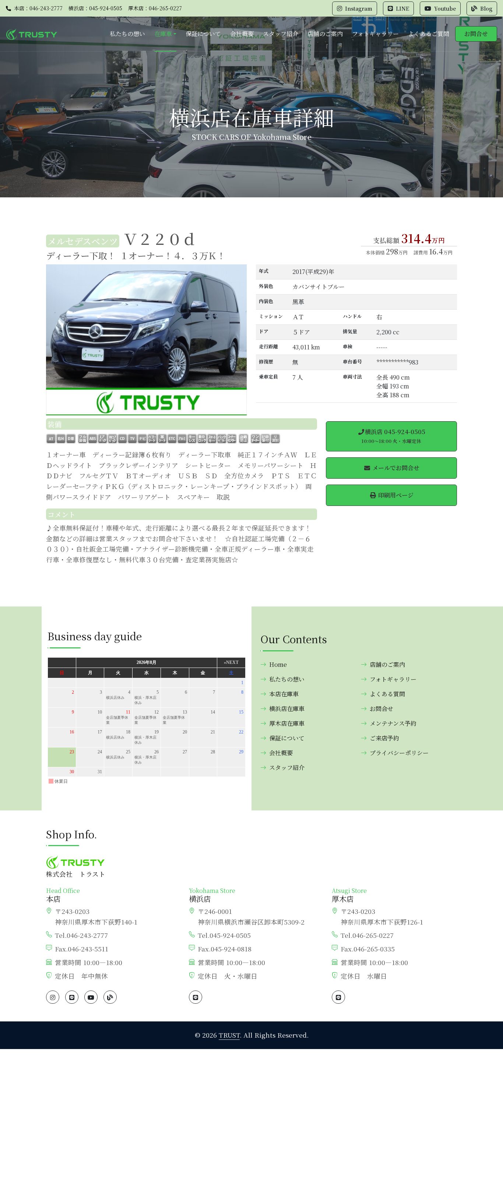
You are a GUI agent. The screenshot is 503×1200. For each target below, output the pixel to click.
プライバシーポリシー (399, 753)
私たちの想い (127, 33)
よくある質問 (387, 694)
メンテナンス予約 (393, 723)
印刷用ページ (395, 495)
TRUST (229, 1034)
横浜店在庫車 (287, 708)
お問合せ (476, 33)
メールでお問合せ (395, 468)
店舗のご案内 (325, 33)
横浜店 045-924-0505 (393, 435)
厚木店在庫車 (287, 723)
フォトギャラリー (375, 33)
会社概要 (242, 33)
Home (278, 664)
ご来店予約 (384, 738)
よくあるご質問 (428, 33)
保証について (203, 33)
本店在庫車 (284, 694)
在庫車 (163, 33)
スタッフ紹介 (280, 33)
